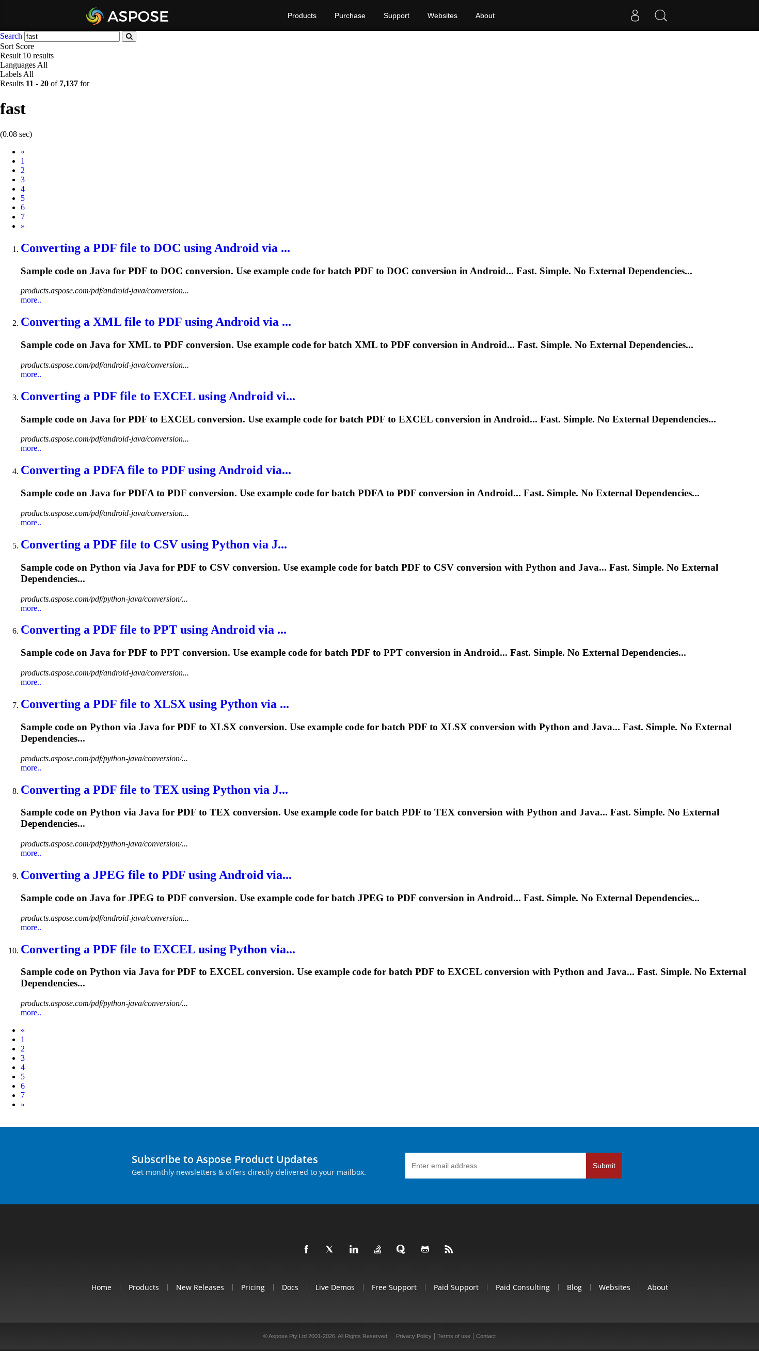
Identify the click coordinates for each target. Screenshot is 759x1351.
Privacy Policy (414, 1336)
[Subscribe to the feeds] (450, 1249)
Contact (486, 1336)
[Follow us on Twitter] (332, 1249)
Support (396, 15)
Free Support (394, 1287)
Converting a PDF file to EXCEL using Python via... (158, 949)
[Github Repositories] (427, 1249)
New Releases (200, 1287)
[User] (635, 15)
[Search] (661, 15)
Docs (290, 1287)
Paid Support (456, 1287)
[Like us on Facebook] (308, 1249)
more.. (31, 299)
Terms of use (453, 1336)
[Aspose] (127, 15)
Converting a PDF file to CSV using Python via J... (154, 544)
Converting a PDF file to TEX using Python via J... (154, 789)
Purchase (350, 15)
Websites (442, 15)
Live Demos (335, 1287)
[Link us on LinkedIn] (355, 1249)
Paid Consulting (523, 1287)
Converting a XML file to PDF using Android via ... (156, 321)
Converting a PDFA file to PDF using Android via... (156, 470)
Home (101, 1287)
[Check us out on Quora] (403, 1249)
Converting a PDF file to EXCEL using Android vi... (158, 396)
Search (11, 36)
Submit (604, 1165)
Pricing (253, 1287)
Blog (574, 1287)
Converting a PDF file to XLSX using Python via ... (155, 704)
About (485, 15)
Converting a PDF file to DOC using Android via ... (155, 248)
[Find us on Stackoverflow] (379, 1249)
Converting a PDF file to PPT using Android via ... (154, 629)
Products (302, 15)
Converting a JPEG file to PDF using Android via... (156, 875)
